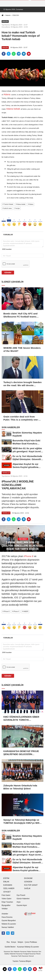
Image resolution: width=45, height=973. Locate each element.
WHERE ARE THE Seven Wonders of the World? (22, 349)
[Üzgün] (40, 220)
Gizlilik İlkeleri (10, 947)
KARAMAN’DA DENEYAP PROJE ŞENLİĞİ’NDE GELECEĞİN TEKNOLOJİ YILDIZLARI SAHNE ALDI (21, 753)
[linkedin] (24, 54)
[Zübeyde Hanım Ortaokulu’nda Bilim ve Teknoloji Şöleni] (22, 770)
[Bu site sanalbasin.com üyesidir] (29, 914)
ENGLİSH (16, 15)
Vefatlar (5, 909)
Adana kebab (13, 109)
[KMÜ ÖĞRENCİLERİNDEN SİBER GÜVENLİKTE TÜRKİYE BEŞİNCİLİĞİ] (22, 702)
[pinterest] (29, 54)
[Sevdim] (14, 220)
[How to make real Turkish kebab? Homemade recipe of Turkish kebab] (22, 73)
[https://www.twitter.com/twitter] (8, 933)
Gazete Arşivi (22, 905)
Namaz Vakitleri (8, 927)
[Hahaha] (30, 220)
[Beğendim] (4, 220)
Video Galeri (6, 899)
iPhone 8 (28, 556)
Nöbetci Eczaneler (9, 924)
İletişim (20, 942)
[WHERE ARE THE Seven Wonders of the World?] (22, 333)
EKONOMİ (28, 878)
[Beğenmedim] (19, 220)
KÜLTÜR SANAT (31, 885)
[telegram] (19, 54)
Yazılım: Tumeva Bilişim (22, 961)
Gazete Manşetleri (9, 920)
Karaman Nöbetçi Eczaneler (28, 947)
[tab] (8, 234)
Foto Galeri (6, 895)
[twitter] (9, 54)
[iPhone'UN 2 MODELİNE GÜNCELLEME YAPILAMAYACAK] (22, 538)
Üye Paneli (21, 895)
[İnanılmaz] (35, 220)
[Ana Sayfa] (2, 15)
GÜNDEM (28, 882)
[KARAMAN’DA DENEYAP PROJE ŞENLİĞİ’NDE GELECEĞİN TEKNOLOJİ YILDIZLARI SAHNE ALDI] (22, 736)
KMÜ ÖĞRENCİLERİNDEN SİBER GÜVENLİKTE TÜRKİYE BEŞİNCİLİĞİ (21, 718)
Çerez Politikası (31, 942)
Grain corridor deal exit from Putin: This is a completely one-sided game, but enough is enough (20, 418)
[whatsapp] (14, 54)
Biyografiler (6, 905)
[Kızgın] (24, 220)
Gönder (7, 272)
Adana (7, 94)
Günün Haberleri (23, 899)
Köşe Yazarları (7, 902)
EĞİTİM (6, 878)
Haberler (8, 15)
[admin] (12, 933)
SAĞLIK (27, 888)
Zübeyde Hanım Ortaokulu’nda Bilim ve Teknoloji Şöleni (20, 787)
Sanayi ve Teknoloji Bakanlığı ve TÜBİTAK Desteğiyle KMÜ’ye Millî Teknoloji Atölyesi (21, 821)
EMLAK (6, 882)
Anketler (5, 914)
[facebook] (4, 54)
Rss (8, 942)
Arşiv (19, 902)
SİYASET (7, 892)
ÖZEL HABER (8, 888)
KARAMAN (7, 885)
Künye (13, 942)
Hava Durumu (7, 917)
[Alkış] (9, 220)
